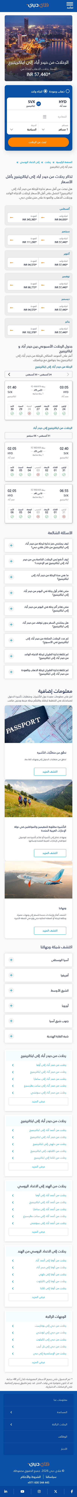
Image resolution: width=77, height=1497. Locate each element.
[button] (38, 545)
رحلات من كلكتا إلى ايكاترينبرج (50, 1158)
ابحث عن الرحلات (37, 142)
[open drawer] (69, 4)
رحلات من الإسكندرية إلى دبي (49, 1353)
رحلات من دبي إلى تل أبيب (51, 1346)
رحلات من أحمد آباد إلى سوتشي (48, 1223)
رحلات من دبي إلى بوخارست (50, 1326)
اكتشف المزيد (50, 772)
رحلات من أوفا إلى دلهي (52, 1274)
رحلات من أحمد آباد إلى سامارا (49, 1209)
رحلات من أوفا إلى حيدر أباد (51, 1267)
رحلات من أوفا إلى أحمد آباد (51, 1260)
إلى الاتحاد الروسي (29, 162)
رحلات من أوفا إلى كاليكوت (51, 1281)
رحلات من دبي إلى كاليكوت (51, 1339)
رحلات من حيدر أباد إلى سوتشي (48, 1093)
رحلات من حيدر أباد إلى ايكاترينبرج (48, 1072)
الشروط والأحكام (31, 1477)
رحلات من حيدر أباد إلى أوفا (51, 1065)
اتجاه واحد (36, 91)
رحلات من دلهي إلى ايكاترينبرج (49, 1144)
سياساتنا (51, 1477)
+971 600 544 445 (38, 1483)
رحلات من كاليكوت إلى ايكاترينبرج (48, 1151)
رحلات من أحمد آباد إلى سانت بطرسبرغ (44, 1216)
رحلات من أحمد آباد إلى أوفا (51, 1195)
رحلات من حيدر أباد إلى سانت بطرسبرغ (45, 1086)
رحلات (48, 162)
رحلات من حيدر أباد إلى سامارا (50, 1079)
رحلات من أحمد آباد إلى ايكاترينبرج (48, 1130)
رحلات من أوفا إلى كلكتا (53, 1288)
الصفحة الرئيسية (64, 162)
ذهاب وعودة (57, 91)
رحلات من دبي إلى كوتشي (51, 1332)
